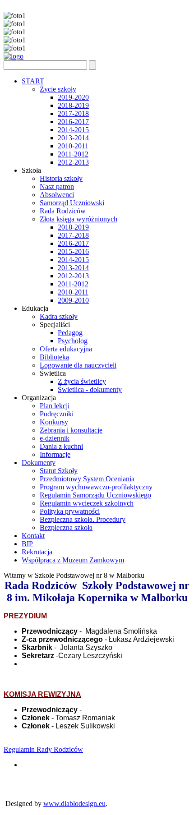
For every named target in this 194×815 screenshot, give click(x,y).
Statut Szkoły (59, 470)
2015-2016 (73, 251)
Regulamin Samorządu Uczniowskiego (95, 495)
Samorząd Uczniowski (72, 203)
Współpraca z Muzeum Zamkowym (73, 560)
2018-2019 (73, 105)
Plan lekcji (54, 406)
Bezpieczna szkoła (66, 527)
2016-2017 (73, 121)
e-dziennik (54, 438)
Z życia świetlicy (82, 381)
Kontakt (33, 535)
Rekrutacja (37, 552)
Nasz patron (57, 186)
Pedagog (70, 332)
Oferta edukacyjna (66, 349)
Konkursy (54, 422)
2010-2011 (73, 146)
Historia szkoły (61, 178)
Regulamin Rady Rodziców (43, 749)
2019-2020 (73, 97)
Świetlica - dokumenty (90, 389)
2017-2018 (73, 113)
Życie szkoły (58, 89)
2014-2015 (73, 130)
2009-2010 (73, 300)
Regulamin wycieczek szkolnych (87, 503)
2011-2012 (73, 154)
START (33, 81)
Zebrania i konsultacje (71, 430)
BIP (27, 544)
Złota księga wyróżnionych (78, 219)
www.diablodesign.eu (74, 803)
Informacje (55, 454)
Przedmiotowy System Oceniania (87, 479)
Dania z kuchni (61, 446)
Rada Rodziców (63, 211)
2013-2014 (73, 138)
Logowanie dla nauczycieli (78, 365)
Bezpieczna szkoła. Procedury (82, 519)
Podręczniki (57, 414)
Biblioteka (54, 357)
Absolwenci (57, 194)
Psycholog (73, 341)
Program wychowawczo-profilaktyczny (96, 487)
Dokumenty (38, 462)
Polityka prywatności (70, 511)
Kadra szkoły (59, 316)
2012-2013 (73, 162)
